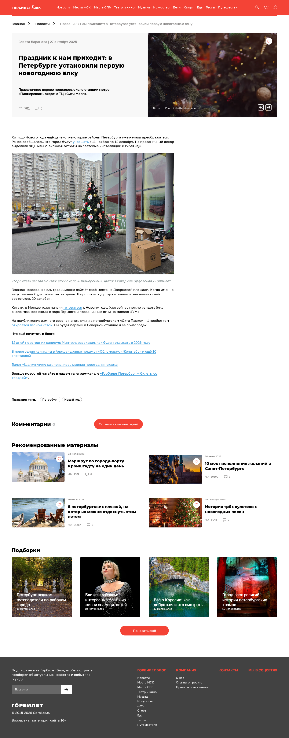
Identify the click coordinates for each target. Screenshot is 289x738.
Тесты (210, 7)
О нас (180, 677)
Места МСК (82, 7)
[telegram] (268, 108)
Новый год (72, 399)
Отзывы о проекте (189, 682)
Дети (177, 7)
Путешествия (228, 7)
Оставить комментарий (118, 424)
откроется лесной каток (32, 325)
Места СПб (102, 7)
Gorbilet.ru (41, 713)
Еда (199, 7)
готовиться (72, 307)
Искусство (161, 7)
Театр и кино (124, 7)
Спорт (189, 7)
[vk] (261, 108)
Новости (63, 7)
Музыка (144, 7)
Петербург (50, 399)
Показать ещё (144, 630)
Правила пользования (192, 687)
